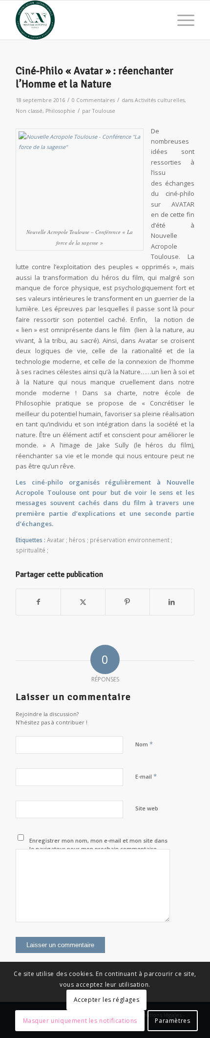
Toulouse (103, 110)
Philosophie (60, 110)
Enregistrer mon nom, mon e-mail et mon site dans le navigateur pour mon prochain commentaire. (98, 844)
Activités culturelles (160, 100)
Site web (146, 808)
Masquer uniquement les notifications (80, 1021)
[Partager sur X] (83, 601)
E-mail (146, 776)
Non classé (29, 110)
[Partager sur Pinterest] (127, 601)
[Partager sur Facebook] (38, 601)
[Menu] (181, 20)
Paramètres (172, 1021)
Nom (144, 744)
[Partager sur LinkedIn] (172, 601)
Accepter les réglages (107, 1000)
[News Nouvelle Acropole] (87, 20)
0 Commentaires (93, 100)
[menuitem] (181, 20)
